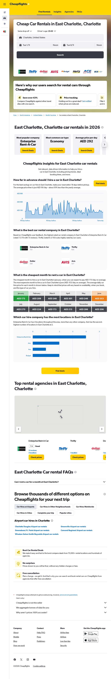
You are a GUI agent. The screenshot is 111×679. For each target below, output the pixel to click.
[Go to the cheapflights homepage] (20, 4)
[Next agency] (101, 429)
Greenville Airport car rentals (73, 526)
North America (25, 115)
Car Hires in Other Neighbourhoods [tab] (55, 507)
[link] (28, 150)
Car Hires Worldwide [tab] (85, 507)
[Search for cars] (4, 18)
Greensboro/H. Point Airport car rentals (32, 530)
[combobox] (25, 31)
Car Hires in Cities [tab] (24, 513)
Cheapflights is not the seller (29, 602)
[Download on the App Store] (91, 640)
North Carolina (51, 115)
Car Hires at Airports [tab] (25, 507)
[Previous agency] (18, 429)
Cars (15, 115)
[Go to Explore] (4, 23)
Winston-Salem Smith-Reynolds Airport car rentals (36, 534)
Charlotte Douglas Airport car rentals (31, 526)
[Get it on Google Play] (91, 633)
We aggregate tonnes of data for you (32, 607)
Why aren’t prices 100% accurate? (31, 612)
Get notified (86, 101)
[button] (5, 4)
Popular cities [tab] (65, 513)
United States (37, 115)
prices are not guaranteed (68, 595)
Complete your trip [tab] (46, 513)
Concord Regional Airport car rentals (76, 530)
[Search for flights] (4, 12)
